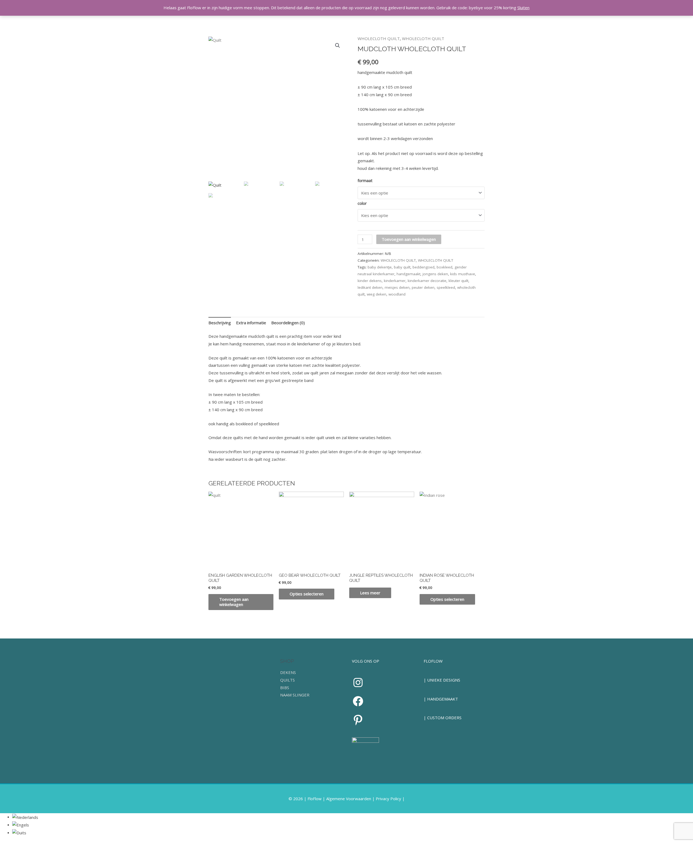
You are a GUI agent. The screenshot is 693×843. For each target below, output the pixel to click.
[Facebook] (358, 701)
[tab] (219, 323)
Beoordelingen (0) (288, 322)
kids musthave (462, 273)
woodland (397, 294)
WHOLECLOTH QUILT (379, 38)
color (362, 203)
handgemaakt (408, 273)
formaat (365, 180)
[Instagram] (358, 682)
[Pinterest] (358, 720)
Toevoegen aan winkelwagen (409, 239)
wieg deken (376, 294)
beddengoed (423, 267)
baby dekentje (380, 267)
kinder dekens (370, 280)
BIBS (284, 687)
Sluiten (523, 7)
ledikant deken (370, 287)
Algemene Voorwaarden (348, 798)
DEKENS (288, 672)
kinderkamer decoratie (427, 280)
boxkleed (444, 267)
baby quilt (402, 267)
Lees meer (370, 592)
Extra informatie (251, 322)
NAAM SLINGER (294, 695)
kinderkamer (395, 280)
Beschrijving (219, 322)
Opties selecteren (306, 593)
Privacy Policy (388, 798)
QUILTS (287, 680)
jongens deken (435, 273)
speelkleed (446, 287)
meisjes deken (397, 287)
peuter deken (423, 287)
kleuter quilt (458, 280)
